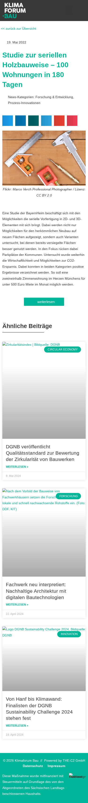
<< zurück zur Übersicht (18, 28)
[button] (69, 10)
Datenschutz (33, 766)
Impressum (56, 766)
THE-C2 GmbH (74, 760)
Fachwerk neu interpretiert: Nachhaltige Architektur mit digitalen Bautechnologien (36, 591)
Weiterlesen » (17, 466)
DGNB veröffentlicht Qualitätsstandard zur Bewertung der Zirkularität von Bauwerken (42, 453)
